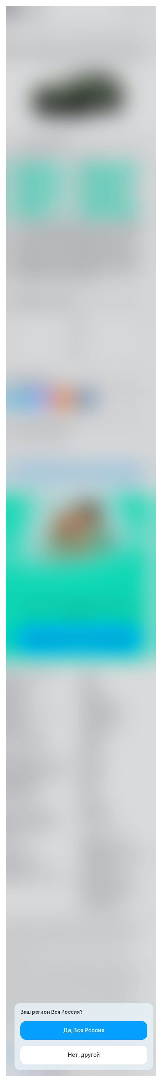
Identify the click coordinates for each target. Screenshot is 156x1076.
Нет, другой (84, 1054)
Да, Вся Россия (83, 1030)
